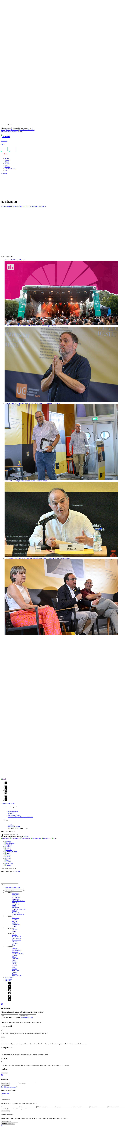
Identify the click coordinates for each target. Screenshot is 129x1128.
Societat (7, 160)
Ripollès (14, 965)
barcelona (15, 919)
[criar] (54, 838)
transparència (16, 924)
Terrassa (14, 974)
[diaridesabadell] (15, 838)
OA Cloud (17, 871)
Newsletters (15, 130)
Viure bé (7, 167)
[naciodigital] (5, 838)
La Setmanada (16, 938)
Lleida (14, 960)
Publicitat (11, 813)
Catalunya (15, 948)
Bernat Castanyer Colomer (48, 326)
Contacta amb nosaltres (8, 803)
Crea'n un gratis (5, 1093)
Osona (14, 963)
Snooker (14, 930)
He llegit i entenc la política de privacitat (15, 1109)
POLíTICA (15, 894)
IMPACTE (15, 904)
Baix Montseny (5, 206)
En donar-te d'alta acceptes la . (18, 1017)
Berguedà (13, 206)
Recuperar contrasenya (8, 1123)
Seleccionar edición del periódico (10, 128)
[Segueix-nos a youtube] (6, 797)
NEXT (14, 906)
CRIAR (14, 911)
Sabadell (14, 969)
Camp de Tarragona (18, 953)
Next (6, 165)
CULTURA (15, 899)
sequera (14, 921)
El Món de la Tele (10, 168)
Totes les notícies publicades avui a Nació (20, 817)
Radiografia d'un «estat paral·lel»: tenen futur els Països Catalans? (24, 403)
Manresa (14, 962)
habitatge (14, 923)
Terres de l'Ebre (16, 975)
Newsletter (8, 980)
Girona (14, 957)
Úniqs (14, 931)
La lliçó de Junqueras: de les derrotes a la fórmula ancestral (22, 326)
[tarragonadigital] (36, 838)
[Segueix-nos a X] (6, 787)
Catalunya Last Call (22, 206)
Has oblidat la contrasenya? (9, 1087)
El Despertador (16, 936)
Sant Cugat (15, 970)
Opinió (7, 162)
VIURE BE (15, 907)
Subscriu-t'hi (8, 979)
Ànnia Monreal (19, 260)
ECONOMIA (16, 897)
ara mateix (4, 173)
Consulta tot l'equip (14, 815)
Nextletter (15, 943)
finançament (15, 918)
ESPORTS (15, 902)
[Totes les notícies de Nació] (5, 136)
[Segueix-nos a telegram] (6, 794)
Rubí (13, 967)
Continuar (4, 1073)
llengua (14, 926)
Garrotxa (14, 955)
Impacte (7, 163)
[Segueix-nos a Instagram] (6, 790)
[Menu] (4, 155)
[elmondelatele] (47, 838)
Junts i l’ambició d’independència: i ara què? (18, 481)
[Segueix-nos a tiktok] (6, 800)
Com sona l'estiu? (10, 260)
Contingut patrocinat (35, 206)
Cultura (43, 206)
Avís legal (11, 825)
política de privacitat (27, 1017)
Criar (6, 170)
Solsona (14, 972)
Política (7, 158)
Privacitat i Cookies (14, 826)
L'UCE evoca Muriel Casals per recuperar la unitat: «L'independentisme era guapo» (30, 558)
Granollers (15, 958)
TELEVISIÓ (16, 913)
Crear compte (5, 1110)
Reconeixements (13, 812)
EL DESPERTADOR (18, 909)
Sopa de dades (16, 940)
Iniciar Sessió (8, 977)
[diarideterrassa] (25, 838)
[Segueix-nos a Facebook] (6, 784)
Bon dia (14, 935)
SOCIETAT (15, 896)
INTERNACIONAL (18, 901)
